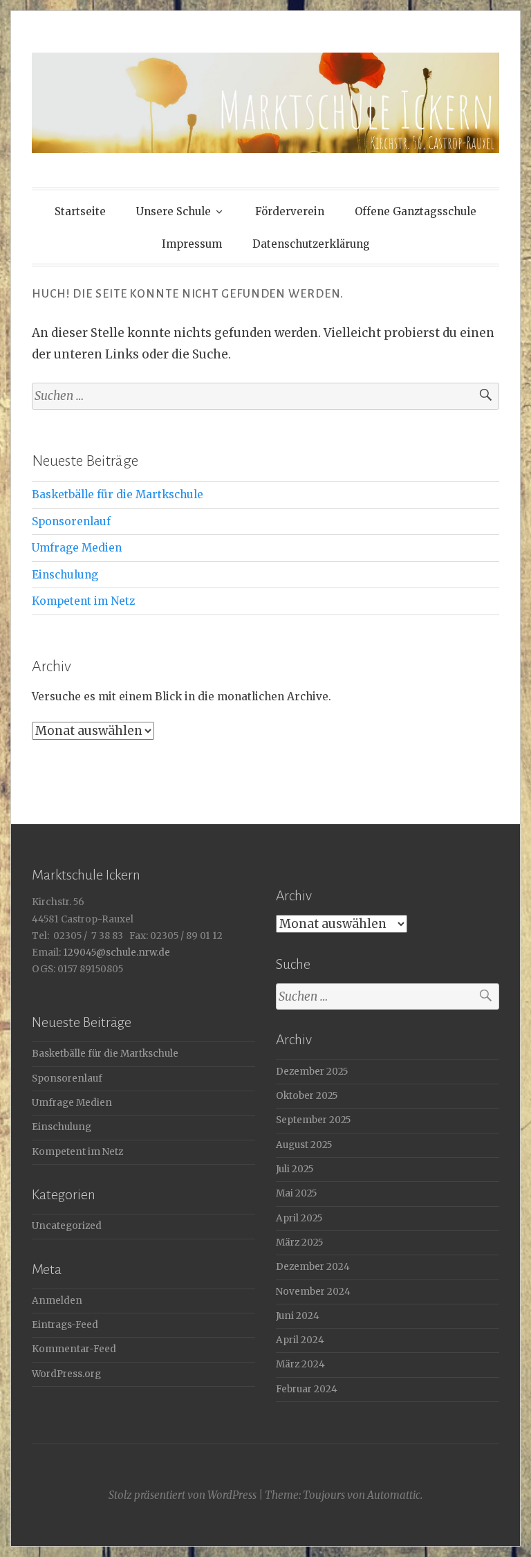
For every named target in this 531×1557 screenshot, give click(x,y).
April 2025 (299, 1218)
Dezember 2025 (312, 1071)
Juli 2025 (294, 1169)
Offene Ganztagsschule (415, 211)
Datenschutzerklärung (311, 244)
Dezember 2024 (313, 1267)
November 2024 (313, 1292)
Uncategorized (67, 1226)
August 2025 (304, 1145)
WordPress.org (66, 1374)
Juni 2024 (297, 1316)
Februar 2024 (306, 1389)
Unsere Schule (173, 211)
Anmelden (57, 1300)
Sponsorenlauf (71, 521)
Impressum (192, 244)
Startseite (80, 211)
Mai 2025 (296, 1193)
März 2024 (300, 1364)
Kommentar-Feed (74, 1349)
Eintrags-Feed (65, 1325)
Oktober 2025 (306, 1096)
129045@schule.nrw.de (115, 952)
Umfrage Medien (77, 547)
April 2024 (300, 1340)
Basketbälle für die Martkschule (117, 494)
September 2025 (313, 1120)
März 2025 (299, 1242)
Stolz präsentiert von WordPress (183, 1495)
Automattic (393, 1495)
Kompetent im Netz (83, 601)
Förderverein (289, 211)
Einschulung (65, 574)
